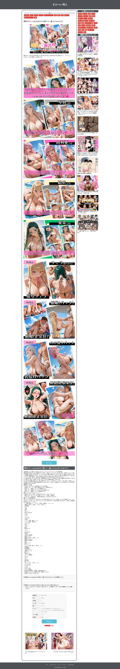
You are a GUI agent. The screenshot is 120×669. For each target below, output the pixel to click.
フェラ (93, 13)
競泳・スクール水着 (29, 17)
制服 (90, 16)
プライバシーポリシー (62, 664)
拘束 (83, 23)
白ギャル (67, 15)
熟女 (83, 29)
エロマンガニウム (52, 664)
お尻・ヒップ (91, 29)
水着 (62, 15)
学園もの (90, 18)
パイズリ (80, 16)
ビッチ (36, 15)
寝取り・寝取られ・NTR (83, 18)
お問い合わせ (71, 664)
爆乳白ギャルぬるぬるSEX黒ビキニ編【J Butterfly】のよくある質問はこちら (44, 577)
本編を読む (49, 621)
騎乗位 (93, 25)
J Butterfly (27, 15)
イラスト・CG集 (88, 23)
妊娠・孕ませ (90, 27)
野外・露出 (80, 20)
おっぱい (85, 13)
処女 (79, 23)
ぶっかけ (41, 15)
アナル (86, 20)
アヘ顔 (95, 23)
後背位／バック (81, 27)
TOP (47, 664)
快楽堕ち (88, 25)
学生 (79, 25)
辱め (94, 16)
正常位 (95, 27)
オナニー (80, 32)
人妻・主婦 (91, 20)
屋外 (55, 15)
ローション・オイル (49, 15)
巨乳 (59, 15)
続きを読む (49, 462)
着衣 (79, 29)
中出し (79, 13)
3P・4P (83, 25)
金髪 (35, 17)
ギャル (31, 15)
